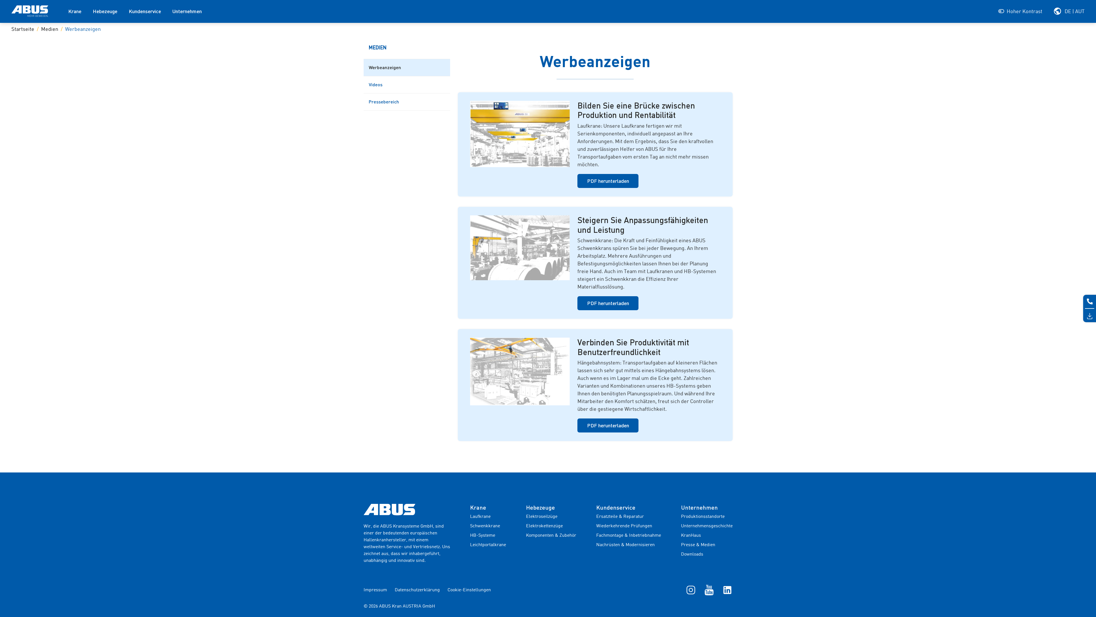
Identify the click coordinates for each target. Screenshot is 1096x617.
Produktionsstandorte (703, 516)
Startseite (22, 29)
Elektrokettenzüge (544, 526)
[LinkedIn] (727, 590)
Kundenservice (145, 11)
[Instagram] (691, 590)
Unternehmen (187, 11)
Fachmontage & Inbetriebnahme (628, 535)
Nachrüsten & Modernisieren (625, 545)
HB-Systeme (482, 535)
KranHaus (691, 535)
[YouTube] (709, 590)
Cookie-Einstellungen (469, 590)
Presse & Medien (698, 545)
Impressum (375, 590)
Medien (49, 29)
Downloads (692, 554)
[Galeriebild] (520, 134)
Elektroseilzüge (541, 516)
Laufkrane (480, 516)
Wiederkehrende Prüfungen (624, 526)
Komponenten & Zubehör (551, 535)
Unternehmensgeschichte (707, 526)
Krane (74, 11)
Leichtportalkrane (488, 545)
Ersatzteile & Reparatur (620, 516)
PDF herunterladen (608, 181)
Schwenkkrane (485, 526)
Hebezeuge (105, 11)
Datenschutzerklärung (417, 590)
